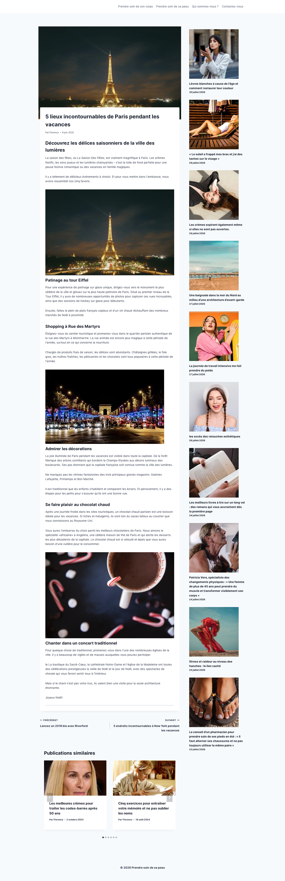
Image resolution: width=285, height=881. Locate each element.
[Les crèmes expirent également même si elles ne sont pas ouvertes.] (217, 195)
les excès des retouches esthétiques (214, 436)
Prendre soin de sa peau (172, 6)
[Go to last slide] (50, 797)
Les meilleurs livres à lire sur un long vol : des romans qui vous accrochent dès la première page (217, 507)
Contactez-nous (232, 6)
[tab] (103, 837)
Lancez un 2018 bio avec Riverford (64, 723)
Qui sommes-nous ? (205, 6)
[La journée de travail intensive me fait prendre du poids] (217, 336)
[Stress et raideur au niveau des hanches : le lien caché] (217, 632)
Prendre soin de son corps (135, 6)
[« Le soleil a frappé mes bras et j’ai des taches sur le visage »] (217, 124)
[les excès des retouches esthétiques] (217, 407)
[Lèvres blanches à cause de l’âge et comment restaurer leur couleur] (217, 54)
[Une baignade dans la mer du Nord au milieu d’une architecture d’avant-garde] (217, 265)
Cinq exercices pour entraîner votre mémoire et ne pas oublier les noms (143, 808)
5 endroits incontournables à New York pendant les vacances (146, 725)
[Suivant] (170, 797)
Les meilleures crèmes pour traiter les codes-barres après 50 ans (73, 808)
